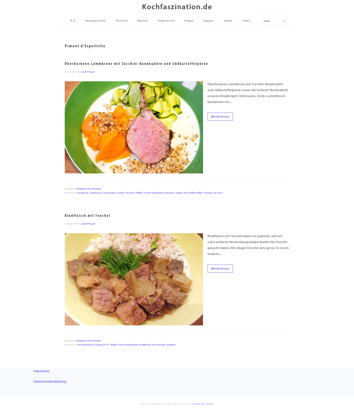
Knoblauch (82, 192)
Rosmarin (170, 192)
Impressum (42, 371)
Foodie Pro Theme (203, 404)
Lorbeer (121, 192)
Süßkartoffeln (196, 192)
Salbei (179, 192)
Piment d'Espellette (154, 192)
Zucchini (218, 192)
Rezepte (96, 188)
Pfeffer (139, 192)
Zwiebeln (171, 344)
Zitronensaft (158, 344)
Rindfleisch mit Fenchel (87, 215)
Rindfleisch (145, 344)
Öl (108, 344)
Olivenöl (130, 192)
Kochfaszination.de (177, 6)
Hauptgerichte (84, 188)
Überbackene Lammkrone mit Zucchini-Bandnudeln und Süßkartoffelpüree (136, 63)
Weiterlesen (220, 116)
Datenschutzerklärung (50, 381)
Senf (186, 192)
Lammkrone (95, 192)
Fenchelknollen (85, 344)
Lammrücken (109, 192)
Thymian (208, 192)
